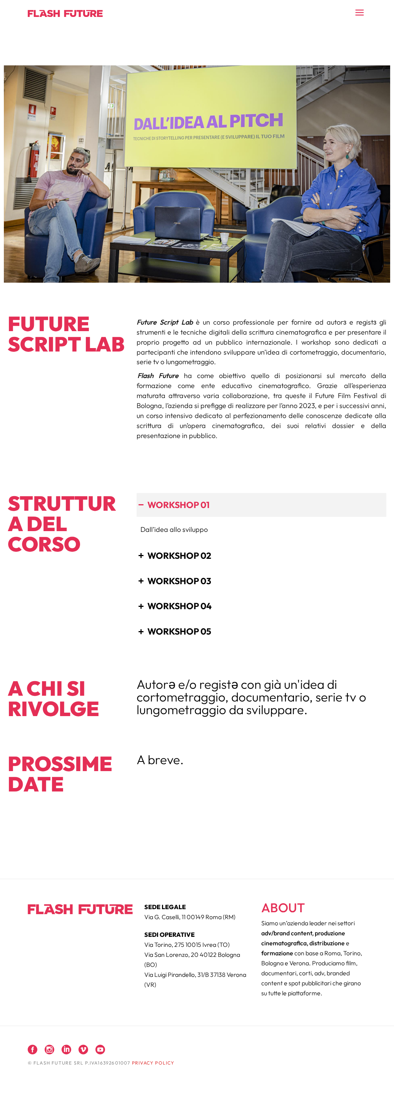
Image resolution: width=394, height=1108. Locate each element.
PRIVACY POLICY (153, 1063)
